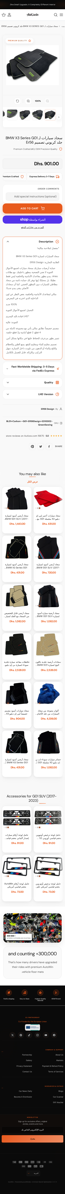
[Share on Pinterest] (32, 446)
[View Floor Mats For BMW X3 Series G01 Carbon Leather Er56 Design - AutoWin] (50, 114)
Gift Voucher (58, 1102)
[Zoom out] (47, 101)
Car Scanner (58, 1097)
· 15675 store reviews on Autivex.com (27, 435)
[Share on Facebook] (49, 446)
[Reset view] (17, 101)
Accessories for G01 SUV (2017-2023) (31, 798)
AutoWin (11, 1182)
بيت (63, 26)
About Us (59, 1055)
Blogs (60, 1091)
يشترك (32, 1139)
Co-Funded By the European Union (32, 1021)
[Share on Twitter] (40, 446)
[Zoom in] (28, 101)
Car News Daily (25, 1091)
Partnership (27, 1055)
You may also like (32, 474)
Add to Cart (29, 208)
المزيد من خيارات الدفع (32, 227)
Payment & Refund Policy (52, 1066)
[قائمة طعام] (61, 14)
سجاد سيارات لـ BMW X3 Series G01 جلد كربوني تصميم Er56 (30, 26)
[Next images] (59, 117)
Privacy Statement (24, 1066)
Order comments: (48, 188)
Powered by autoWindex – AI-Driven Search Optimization (33, 1182)
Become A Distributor (23, 1097)
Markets (59, 1060)
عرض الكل (32, 481)
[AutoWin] (32, 14)
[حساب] (11, 14)
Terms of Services (55, 1071)
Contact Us (27, 1071)
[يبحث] (54, 14)
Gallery (29, 1060)
